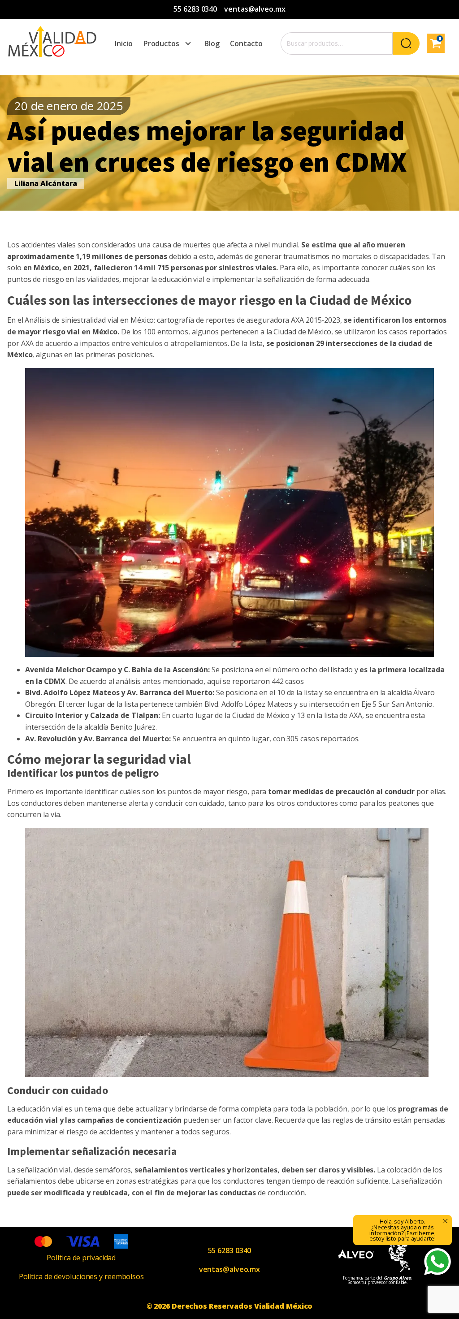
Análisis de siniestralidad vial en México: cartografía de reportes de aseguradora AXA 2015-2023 (182, 320)
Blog (212, 43)
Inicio (123, 43)
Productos (161, 43)
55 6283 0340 (195, 9)
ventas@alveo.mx (255, 9)
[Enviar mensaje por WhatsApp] (437, 1261)
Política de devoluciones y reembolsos (81, 1276)
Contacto (246, 43)
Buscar (406, 43)
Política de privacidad (81, 1258)
